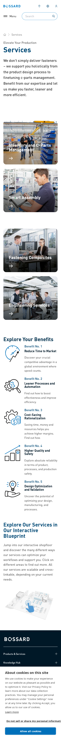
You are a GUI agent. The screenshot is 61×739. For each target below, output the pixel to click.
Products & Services (14, 653)
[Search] (53, 16)
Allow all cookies (30, 731)
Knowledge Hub (11, 662)
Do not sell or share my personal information (29, 721)
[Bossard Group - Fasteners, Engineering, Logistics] (4, 34)
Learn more (12, 712)
